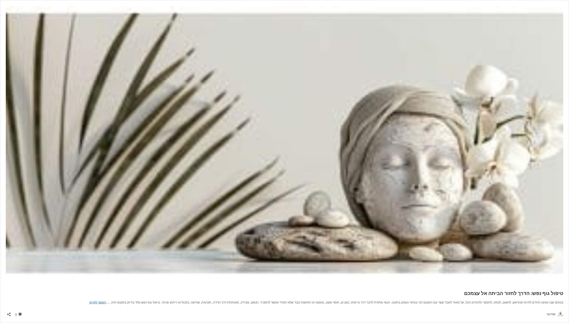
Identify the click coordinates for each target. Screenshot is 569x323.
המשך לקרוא (97, 302)
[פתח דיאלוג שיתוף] (9, 312)
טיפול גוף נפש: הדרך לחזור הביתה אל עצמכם (513, 293)
